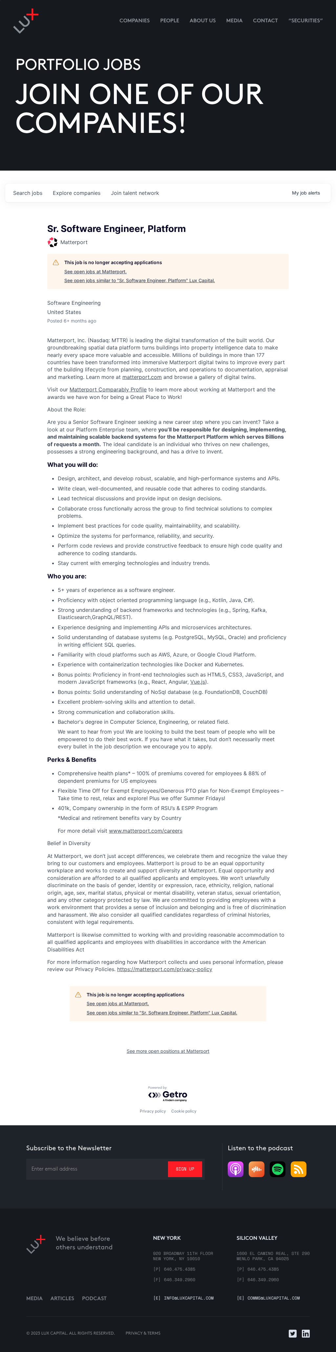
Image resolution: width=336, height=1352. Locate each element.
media (234, 21)
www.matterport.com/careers (145, 830)
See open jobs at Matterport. (95, 271)
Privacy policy (153, 1111)
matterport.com (142, 377)
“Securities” (305, 21)
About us (203, 21)
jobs (27, 193)
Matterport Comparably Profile (108, 389)
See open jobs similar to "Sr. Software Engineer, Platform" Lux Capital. (139, 280)
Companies (134, 21)
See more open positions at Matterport (168, 1051)
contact (265, 21)
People (169, 21)
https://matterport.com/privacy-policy (164, 969)
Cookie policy (184, 1111)
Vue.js (197, 681)
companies (76, 193)
